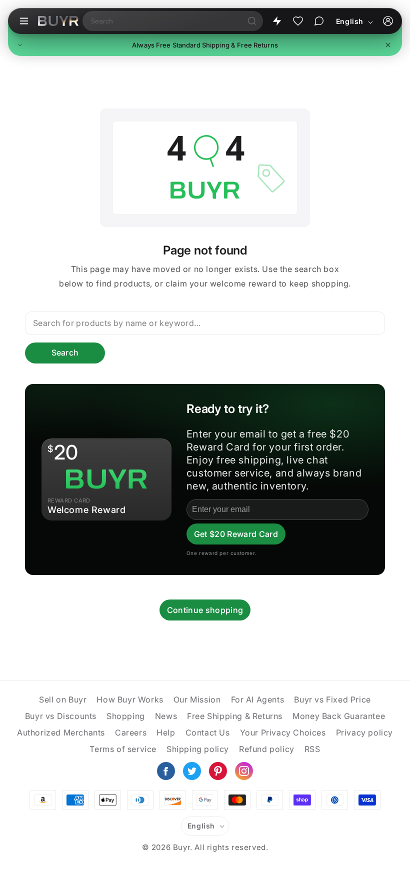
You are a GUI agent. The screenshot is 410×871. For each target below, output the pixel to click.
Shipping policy (197, 749)
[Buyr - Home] (58, 21)
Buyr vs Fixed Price (332, 699)
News (166, 716)
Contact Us (208, 733)
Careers (130, 733)
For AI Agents (257, 699)
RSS (312, 749)
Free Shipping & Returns (234, 716)
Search (65, 353)
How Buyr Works (129, 699)
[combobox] (161, 21)
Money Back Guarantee (338, 716)
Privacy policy (364, 733)
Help (165, 733)
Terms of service (123, 749)
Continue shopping (205, 610)
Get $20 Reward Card (236, 534)
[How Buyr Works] (277, 21)
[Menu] (24, 21)
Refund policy (266, 749)
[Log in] (388, 21)
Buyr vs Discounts (60, 716)
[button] (205, 45)
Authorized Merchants (61, 733)
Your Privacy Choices (283, 733)
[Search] (252, 21)
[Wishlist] (298, 21)
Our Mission (197, 699)
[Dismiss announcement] (388, 45)
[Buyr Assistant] (319, 21)
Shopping (125, 716)
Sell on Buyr (62, 699)
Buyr (181, 847)
